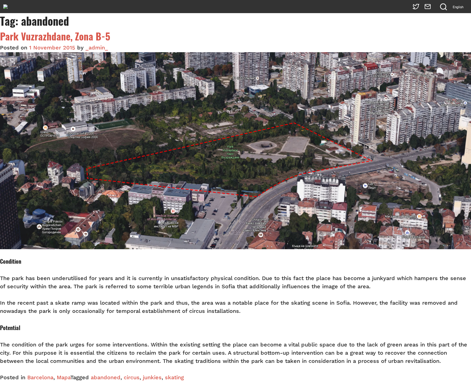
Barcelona (40, 378)
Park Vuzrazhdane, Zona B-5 (55, 36)
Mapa (63, 378)
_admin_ (97, 48)
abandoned (105, 378)
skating (174, 378)
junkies (152, 378)
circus (132, 378)
